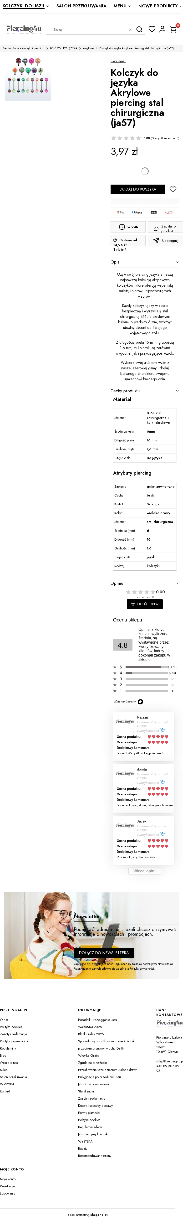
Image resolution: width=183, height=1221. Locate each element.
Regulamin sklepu (90, 1127)
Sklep (3, 1069)
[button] (139, 30)
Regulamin (120, 964)
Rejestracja (7, 1186)
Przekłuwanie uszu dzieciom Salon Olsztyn (107, 1069)
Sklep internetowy (86, 1215)
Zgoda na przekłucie (92, 1062)
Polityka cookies (11, 1026)
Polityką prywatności (142, 969)
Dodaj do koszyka (137, 189)
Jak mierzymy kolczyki (93, 1134)
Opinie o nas (9, 1062)
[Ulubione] (152, 29)
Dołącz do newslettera (104, 953)
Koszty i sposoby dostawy (95, 1105)
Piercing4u (118, 61)
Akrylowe (88, 48)
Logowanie (7, 1193)
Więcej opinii (144, 871)
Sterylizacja (86, 1091)
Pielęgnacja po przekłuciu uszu (99, 1077)
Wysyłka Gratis (88, 1055)
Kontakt (5, 1091)
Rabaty (82, 1148)
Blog (3, 1055)
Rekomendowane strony (94, 1155)
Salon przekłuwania (13, 1077)
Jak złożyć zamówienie (93, 1084)
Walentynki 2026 (90, 1026)
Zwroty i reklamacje (13, 1034)
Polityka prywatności (14, 1041)
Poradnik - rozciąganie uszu (97, 1019)
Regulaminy (8, 1048)
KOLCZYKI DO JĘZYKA (63, 48)
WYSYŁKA (7, 1084)
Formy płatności (89, 1112)
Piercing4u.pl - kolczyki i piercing (23, 48)
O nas (4, 1019)
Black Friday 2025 (91, 1034)
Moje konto (7, 1179)
